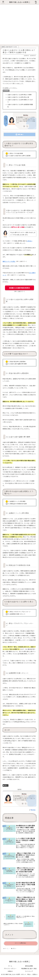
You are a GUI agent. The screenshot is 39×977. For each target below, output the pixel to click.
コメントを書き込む (20, 943)
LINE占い (29, 241)
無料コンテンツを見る (9, 261)
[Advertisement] (19, 24)
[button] (35, 521)
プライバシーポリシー (10, 968)
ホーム (10, 966)
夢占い (6, 785)
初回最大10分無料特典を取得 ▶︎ (19, 288)
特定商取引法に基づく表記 (29, 968)
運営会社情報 (29, 966)
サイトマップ (29, 971)
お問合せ (10, 971)
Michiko (25, 115)
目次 (19, 134)
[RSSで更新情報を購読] (27, 126)
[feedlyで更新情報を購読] (24, 126)
